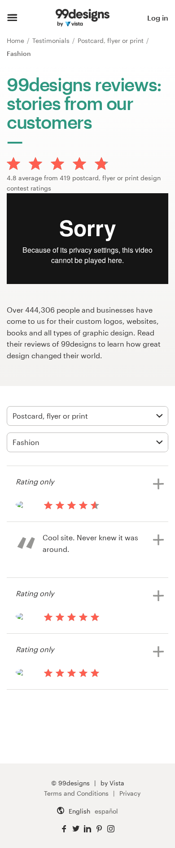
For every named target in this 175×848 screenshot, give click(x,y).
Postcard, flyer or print (111, 40)
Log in (157, 17)
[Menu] (12, 18)
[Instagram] (110, 829)
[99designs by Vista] (82, 18)
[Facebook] (64, 829)
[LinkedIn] (87, 829)
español (106, 811)
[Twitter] (75, 829)
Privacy (129, 793)
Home (16, 40)
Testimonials (51, 40)
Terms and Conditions (76, 793)
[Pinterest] (99, 829)
